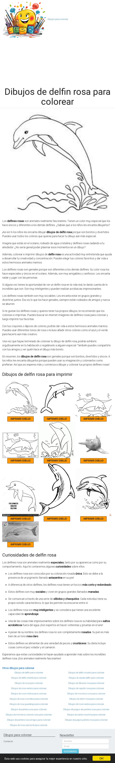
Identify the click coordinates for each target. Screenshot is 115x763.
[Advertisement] (57, 61)
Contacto (8, 741)
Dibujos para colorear (58, 19)
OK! (101, 758)
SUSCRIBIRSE (70, 751)
